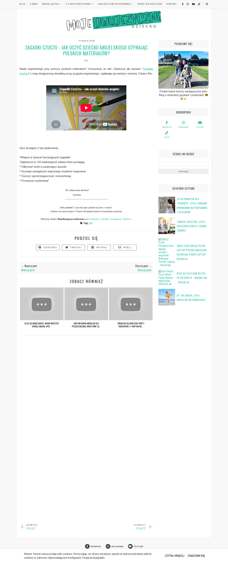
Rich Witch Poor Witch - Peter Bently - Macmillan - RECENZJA (192, 278)
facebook (166, 127)
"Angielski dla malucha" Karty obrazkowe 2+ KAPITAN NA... (130, 325)
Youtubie (104, 219)
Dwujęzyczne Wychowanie (114, 4)
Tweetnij (76, 247)
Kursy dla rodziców (150, 4)
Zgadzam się (196, 555)
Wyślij (127, 247)
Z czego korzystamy (78, 4)
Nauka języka (50, 4)
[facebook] (181, 4)
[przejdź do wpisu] (42, 319)
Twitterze (127, 219)
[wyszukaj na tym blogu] (207, 4)
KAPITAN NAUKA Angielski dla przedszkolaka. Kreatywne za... (86, 325)
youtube (200, 127)
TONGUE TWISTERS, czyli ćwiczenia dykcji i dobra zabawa (192, 226)
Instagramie (115, 219)
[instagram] (186, 4)
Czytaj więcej (174, 555)
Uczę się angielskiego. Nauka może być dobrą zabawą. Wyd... (42, 325)
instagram (183, 127)
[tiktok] (197, 4)
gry (86, 61)
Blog (22, 4)
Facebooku (93, 219)
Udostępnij (50, 247)
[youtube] (192, 4)
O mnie (34, 4)
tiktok (166, 137)
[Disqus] (86, 387)
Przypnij (101, 247)
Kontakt (172, 4)
